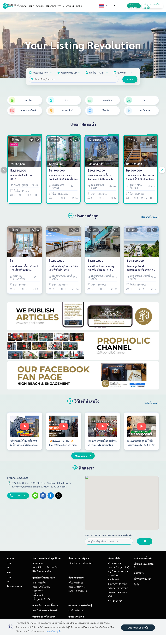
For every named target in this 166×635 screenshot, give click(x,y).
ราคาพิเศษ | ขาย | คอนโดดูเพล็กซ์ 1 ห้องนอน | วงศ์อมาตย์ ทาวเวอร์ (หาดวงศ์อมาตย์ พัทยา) (101, 268)
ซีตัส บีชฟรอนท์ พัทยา (42, 571)
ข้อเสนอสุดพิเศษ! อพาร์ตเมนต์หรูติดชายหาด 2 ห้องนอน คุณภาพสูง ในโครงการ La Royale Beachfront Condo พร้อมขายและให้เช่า (140, 268)
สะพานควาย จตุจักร (78, 557)
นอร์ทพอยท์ (37, 562)
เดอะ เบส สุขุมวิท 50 (77, 590)
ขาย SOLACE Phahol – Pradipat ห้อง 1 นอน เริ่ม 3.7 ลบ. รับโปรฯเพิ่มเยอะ (63, 177)
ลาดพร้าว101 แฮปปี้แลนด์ (45, 605)
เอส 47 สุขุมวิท (39, 582)
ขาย (9, 562)
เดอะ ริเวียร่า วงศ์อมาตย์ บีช (45, 567)
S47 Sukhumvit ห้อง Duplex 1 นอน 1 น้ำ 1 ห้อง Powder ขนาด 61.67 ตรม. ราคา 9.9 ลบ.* (140, 177)
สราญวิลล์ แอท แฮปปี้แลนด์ (44, 610)
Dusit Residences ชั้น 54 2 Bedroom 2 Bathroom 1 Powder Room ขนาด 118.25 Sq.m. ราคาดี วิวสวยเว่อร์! (102, 177)
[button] (161, 44)
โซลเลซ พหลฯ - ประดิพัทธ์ (80, 562)
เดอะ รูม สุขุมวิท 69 (77, 586)
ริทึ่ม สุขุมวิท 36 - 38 (41, 599)
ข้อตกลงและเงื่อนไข (143, 557)
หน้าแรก (23, 5)
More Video (81, 455)
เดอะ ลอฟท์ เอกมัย (41, 586)
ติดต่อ (79, 5)
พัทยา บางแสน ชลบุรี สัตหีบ (46, 557)
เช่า (8, 567)
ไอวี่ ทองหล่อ (38, 595)
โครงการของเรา (14, 586)
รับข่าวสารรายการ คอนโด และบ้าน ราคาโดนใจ (108, 534)
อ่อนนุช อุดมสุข (76, 577)
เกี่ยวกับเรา (139, 572)
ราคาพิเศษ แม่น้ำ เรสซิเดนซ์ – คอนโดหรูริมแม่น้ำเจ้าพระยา (24, 268)
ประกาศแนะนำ (36, 5)
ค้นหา (130, 79)
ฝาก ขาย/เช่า (133, 6)
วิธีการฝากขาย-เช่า (142, 578)
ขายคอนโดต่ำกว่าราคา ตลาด (22, 177)
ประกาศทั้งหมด (149, 216)
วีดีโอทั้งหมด (150, 402)
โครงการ (70, 5)
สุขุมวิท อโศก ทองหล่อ (43, 577)
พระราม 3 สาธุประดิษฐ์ (80, 605)
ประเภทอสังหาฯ (54, 5)
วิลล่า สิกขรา (37, 590)
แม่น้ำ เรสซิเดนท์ (75, 610)
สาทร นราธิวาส (76, 616)
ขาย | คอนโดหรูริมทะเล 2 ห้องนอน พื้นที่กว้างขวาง (63, 268)
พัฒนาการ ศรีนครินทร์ (43, 616)
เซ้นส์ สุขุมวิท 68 (75, 582)
